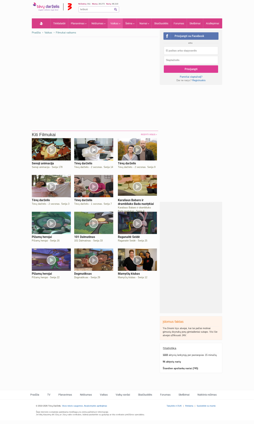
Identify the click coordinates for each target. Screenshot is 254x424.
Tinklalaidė (59, 23)
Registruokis (199, 80)
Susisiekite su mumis (206, 406)
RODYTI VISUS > (149, 134)
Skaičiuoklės (161, 23)
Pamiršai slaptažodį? (191, 76)
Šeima (128, 23)
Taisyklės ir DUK (174, 406)
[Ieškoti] (115, 9)
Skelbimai (194, 23)
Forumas (179, 23)
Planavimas (77, 23)
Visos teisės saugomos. (72, 406)
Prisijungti (191, 69)
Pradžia (41, 23)
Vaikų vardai (123, 394)
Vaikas (114, 23)
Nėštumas (97, 23)
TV (48, 394)
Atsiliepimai (212, 23)
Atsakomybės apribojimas (95, 406)
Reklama (189, 406)
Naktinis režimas (207, 394)
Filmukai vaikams (66, 32)
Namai (143, 23)
